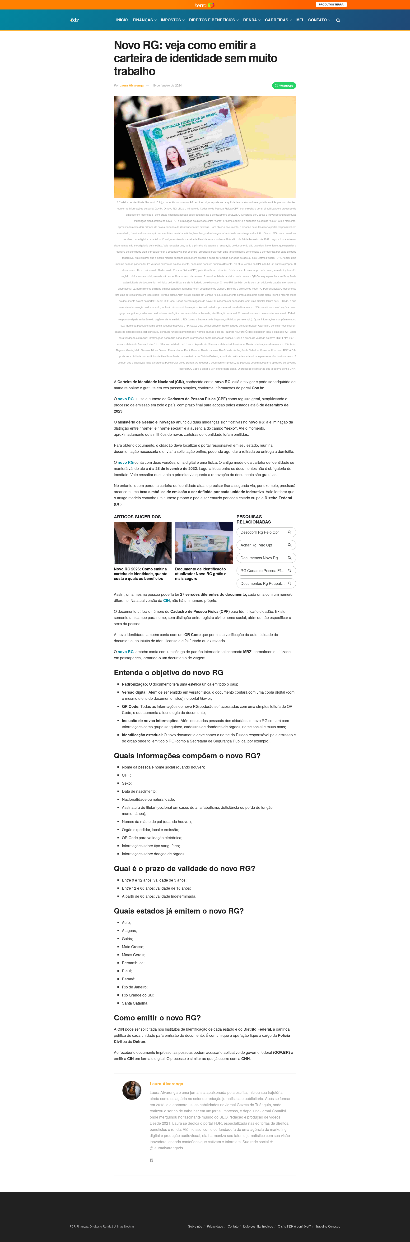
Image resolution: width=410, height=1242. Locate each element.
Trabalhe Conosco (328, 1226)
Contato (317, 20)
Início (122, 20)
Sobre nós (195, 1226)
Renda (250, 20)
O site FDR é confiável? (294, 1226)
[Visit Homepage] (74, 20)
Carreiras (276, 20)
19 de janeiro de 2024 (167, 85)
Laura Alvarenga (132, 85)
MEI (299, 20)
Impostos (171, 20)
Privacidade (215, 1226)
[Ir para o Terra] (205, 4)
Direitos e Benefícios (212, 20)
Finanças (143, 20)
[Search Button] (338, 20)
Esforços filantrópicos (258, 1226)
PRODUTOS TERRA (331, 4)
